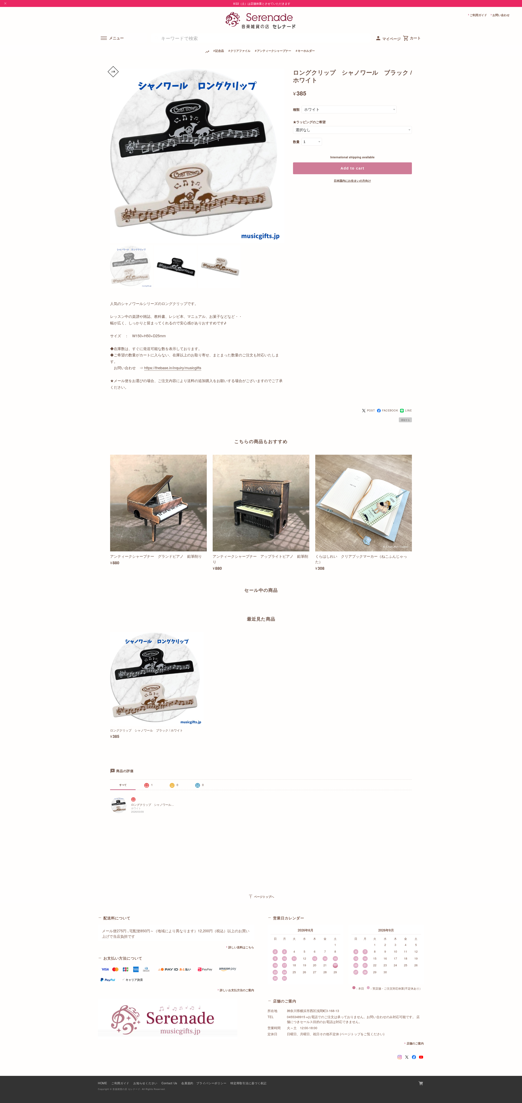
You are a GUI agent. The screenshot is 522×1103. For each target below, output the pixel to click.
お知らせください (145, 1083)
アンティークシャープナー (274, 51)
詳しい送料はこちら (241, 947)
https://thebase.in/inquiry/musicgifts (172, 367)
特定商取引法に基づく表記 (248, 1083)
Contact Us (169, 1083)
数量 (296, 141)
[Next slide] (412, 604)
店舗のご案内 (415, 1043)
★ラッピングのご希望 (309, 122)
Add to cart (352, 168)
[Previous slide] (110, 604)
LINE (408, 410)
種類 (296, 109)
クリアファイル (240, 51)
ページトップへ (261, 896)
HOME (102, 1083)
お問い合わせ (501, 15)
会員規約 (187, 1083)
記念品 (219, 51)
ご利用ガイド (478, 15)
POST (371, 410)
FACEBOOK (390, 410)
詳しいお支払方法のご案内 (237, 990)
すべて (123, 785)
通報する (405, 419)
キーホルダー (306, 51)
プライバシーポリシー (211, 1083)
